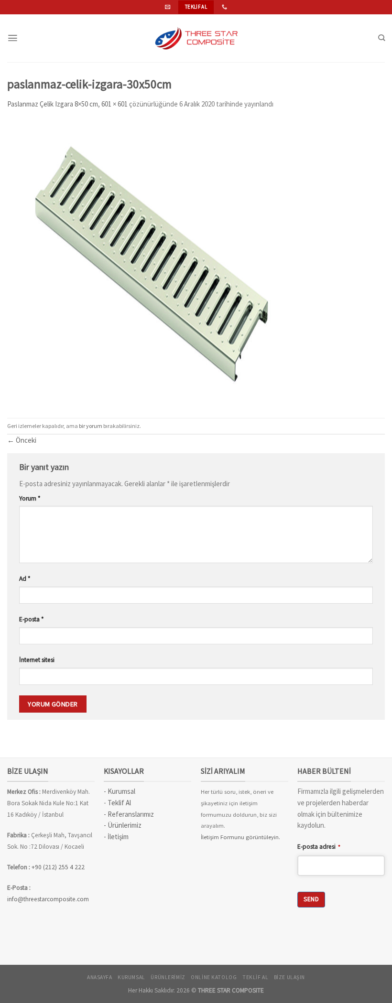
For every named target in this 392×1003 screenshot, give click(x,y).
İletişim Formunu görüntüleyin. (240, 837)
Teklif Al (119, 802)
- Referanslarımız (129, 814)
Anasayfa (99, 977)
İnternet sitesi (36, 660)
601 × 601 (114, 103)
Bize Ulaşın (289, 977)
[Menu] (12, 38)
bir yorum (90, 425)
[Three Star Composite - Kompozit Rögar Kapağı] (196, 38)
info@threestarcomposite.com (48, 899)
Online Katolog (214, 977)
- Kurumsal (119, 791)
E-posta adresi (318, 847)
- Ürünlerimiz (123, 825)
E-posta (31, 619)
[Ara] (381, 38)
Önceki (21, 440)
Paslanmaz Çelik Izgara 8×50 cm (52, 103)
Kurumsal (131, 977)
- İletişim (116, 836)
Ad (25, 579)
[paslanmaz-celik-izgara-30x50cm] (150, 262)
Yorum (30, 498)
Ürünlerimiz (168, 977)
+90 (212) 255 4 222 (59, 867)
